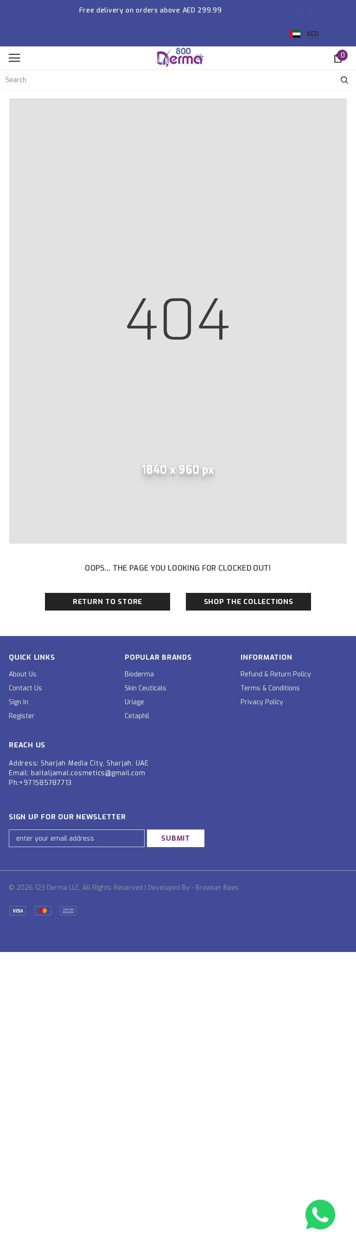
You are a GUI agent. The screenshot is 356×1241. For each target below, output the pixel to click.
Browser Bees (217, 887)
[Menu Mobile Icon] (14, 58)
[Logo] (180, 57)
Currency (308, 13)
